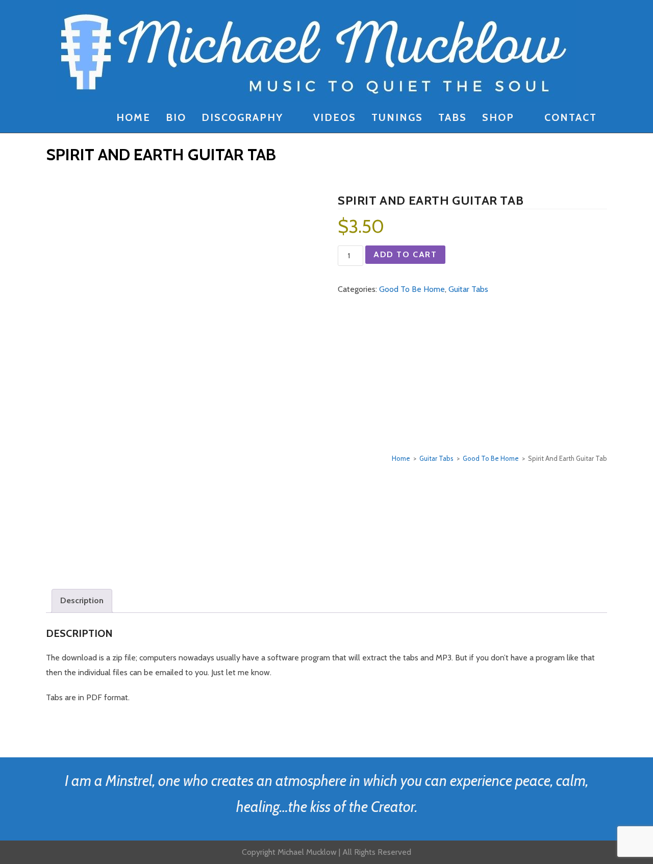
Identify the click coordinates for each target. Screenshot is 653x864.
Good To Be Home (412, 289)
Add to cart (405, 254)
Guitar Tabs (468, 289)
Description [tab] (82, 600)
